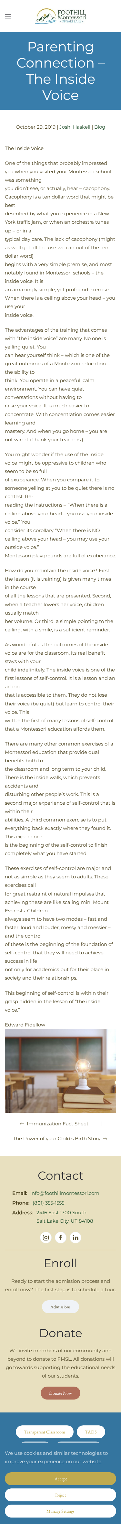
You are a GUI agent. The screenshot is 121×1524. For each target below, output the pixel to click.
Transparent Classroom (44, 1432)
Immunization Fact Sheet (57, 1124)
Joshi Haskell (74, 127)
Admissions (60, 1307)
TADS (91, 1432)
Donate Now (60, 1393)
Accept (61, 1479)
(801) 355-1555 (48, 1203)
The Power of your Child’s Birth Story (56, 1138)
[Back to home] (60, 16)
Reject (60, 1495)
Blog (99, 127)
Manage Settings (60, 1511)
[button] (8, 16)
